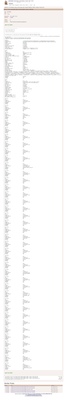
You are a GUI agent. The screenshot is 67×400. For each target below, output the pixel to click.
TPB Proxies (20, 393)
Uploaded (52, 385)
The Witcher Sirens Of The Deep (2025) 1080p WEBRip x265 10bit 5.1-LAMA (22, 389)
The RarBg (33, 393)
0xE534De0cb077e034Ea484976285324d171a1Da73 (34, 395)
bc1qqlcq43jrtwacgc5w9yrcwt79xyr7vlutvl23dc (34, 394)
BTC (26, 394)
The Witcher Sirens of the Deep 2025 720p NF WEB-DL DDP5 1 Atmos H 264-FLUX (26, 7)
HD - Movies (9, 11)
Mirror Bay (16, 393)
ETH (25, 395)
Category (6, 385)
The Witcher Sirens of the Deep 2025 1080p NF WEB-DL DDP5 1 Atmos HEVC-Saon (23, 386)
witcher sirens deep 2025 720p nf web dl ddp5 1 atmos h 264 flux (18, 9)
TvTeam (11, 17)
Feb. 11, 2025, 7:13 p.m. (14, 16)
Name (11, 385)
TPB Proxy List (29, 393)
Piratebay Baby (24, 393)
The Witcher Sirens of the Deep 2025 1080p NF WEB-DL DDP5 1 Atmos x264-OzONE (23, 390)
